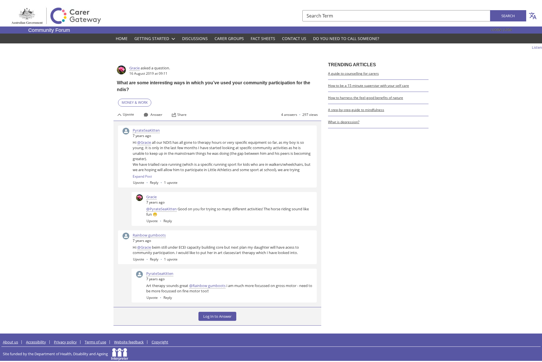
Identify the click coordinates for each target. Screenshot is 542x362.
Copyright (160, 342)
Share (182, 114)
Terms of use (95, 342)
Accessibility (36, 342)
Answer (156, 114)
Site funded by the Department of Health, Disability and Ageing (57, 353)
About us (10, 342)
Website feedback (129, 342)
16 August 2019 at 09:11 (148, 73)
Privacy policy (65, 342)
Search (508, 15)
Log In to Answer (217, 316)
